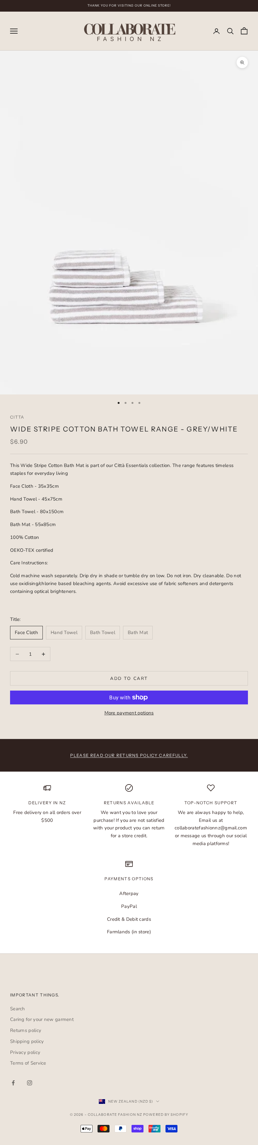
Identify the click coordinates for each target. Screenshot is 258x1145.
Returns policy (25, 1030)
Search (17, 1009)
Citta (17, 417)
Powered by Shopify (165, 1114)
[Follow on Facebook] (13, 1083)
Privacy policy (25, 1052)
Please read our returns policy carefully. (129, 755)
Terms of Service (28, 1063)
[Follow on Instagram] (29, 1083)
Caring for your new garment (42, 1019)
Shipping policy (27, 1041)
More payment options (129, 713)
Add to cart (129, 678)
